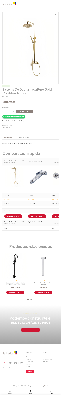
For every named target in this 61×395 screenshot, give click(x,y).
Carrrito (51, 393)
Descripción (8, 137)
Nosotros (29, 366)
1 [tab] (28, 299)
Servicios (28, 359)
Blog (27, 368)
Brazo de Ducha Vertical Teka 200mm (43, 283)
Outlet (30, 371)
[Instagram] (4, 368)
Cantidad (5, 107)
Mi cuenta (45, 361)
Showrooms (29, 361)
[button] (13, 115)
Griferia (10, 125)
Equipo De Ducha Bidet (35, 162)
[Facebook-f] (7, 368)
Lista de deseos (47, 359)
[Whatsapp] (12, 368)
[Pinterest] (9, 368)
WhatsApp (7, 127)
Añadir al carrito (24, 111)
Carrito (45, 357)
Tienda (30, 393)
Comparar (23, 120)
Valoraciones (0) (23, 137)
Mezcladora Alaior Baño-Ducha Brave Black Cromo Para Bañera (15, 284)
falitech (46, 386)
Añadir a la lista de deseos (11, 120)
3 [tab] (31, 299)
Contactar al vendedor (14, 117)
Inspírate (28, 364)
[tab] (8, 137)
